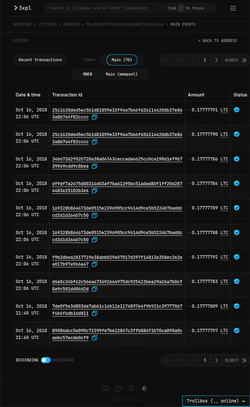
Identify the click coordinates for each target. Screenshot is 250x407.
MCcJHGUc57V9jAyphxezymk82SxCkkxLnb (125, 24)
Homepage (22, 24)
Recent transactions (40, 60)
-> (208, 8)
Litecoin (47, 24)
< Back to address (217, 40)
